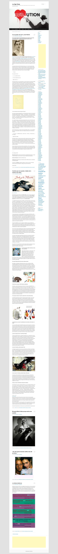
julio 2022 (39, 96)
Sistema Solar (40, 204)
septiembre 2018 (40, 108)
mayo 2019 (39, 105)
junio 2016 (39, 121)
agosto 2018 (39, 109)
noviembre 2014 (40, 136)
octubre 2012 (39, 156)
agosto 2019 (39, 103)
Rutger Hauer (23, 479)
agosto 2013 (39, 148)
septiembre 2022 (40, 94)
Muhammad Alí (39, 192)
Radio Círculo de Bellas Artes (42, 196)
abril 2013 (39, 151)
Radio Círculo (41, 195)
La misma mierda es (17, 483)
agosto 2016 (39, 119)
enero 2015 (39, 134)
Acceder (39, 208)
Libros (17, 167)
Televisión (39, 42)
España (42, 181)
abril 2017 (39, 114)
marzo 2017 (39, 115)
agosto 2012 (39, 158)
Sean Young (27, 479)
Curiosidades (40, 35)
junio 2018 (39, 110)
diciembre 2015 (40, 125)
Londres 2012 (41, 190)
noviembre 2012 (40, 155)
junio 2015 (39, 130)
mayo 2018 (39, 111)
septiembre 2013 (40, 147)
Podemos (23, 531)
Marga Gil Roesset (28, 167)
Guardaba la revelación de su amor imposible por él (27, 58)
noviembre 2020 (40, 98)
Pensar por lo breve (40, 193)
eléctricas (39, 181)
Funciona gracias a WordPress (29, 551)
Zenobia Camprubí (17, 61)
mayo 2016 (39, 122)
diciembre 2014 (40, 135)
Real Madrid (41, 202)
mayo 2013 (39, 150)
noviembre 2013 (40, 145)
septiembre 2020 (40, 99)
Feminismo (41, 183)
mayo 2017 (39, 113)
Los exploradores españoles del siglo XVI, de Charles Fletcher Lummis (42, 78)
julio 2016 (39, 120)
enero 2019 (39, 107)
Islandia (39, 190)
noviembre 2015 (40, 126)
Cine (15, 479)
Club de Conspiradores (41, 170)
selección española (40, 203)
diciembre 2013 (40, 144)
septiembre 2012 (40, 157)
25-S (38, 164)
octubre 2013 (39, 146)
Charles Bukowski (40, 168)
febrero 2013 (39, 153)
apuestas (39, 166)
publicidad (42, 194)
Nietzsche (43, 192)
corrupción (40, 174)
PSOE (40, 194)
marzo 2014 (39, 142)
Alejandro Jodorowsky (41, 165)
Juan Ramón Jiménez (23, 167)
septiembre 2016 (40, 118)
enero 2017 (39, 117)
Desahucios (42, 179)
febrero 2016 (39, 123)
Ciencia (39, 33)
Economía (16, 531)
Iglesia (39, 189)
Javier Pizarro (15, 192)
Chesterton (40, 169)
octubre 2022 (39, 93)
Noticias (39, 40)
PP (38, 194)
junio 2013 (39, 149)
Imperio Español (42, 189)
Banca (39, 167)
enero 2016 (39, 124)
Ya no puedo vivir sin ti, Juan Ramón (21, 34)
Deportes (39, 36)
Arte (15, 167)
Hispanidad (40, 185)
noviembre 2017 (40, 112)
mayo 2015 (39, 131)
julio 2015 (39, 129)
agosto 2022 (39, 95)
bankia (41, 167)
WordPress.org (40, 210)
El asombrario (21, 407)
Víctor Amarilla (40, 205)
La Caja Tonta (16, 4)
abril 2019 (39, 106)
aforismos (42, 164)
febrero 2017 (39, 116)
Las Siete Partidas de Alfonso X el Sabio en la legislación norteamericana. (42, 75)
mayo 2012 (39, 160)
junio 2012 (39, 159)
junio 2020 (39, 100)
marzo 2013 (39, 152)
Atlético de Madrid (43, 166)
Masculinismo (40, 191)
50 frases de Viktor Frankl (42, 85)
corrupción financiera (42, 175)
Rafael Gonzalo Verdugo (41, 201)
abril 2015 (39, 132)
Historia (39, 38)
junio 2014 (39, 140)
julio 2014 (39, 139)
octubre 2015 (39, 127)
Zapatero (27, 531)
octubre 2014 (39, 137)
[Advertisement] (42, 56)
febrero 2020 (39, 102)
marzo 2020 (39, 101)
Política (18, 531)
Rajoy (25, 531)
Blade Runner (20, 479)
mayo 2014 (39, 141)
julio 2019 (39, 104)
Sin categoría (40, 41)
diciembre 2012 (40, 154)
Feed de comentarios (40, 209)
